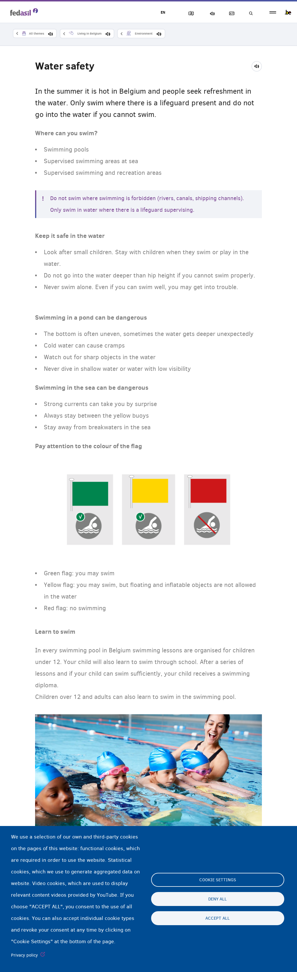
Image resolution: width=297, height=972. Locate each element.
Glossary (230, 13)
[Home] (24, 12)
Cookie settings (217, 880)
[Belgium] (288, 12)
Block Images (190, 13)
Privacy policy (24, 955)
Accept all (217, 918)
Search (250, 13)
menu (272, 12)
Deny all (217, 899)
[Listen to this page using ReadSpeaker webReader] (258, 65)
